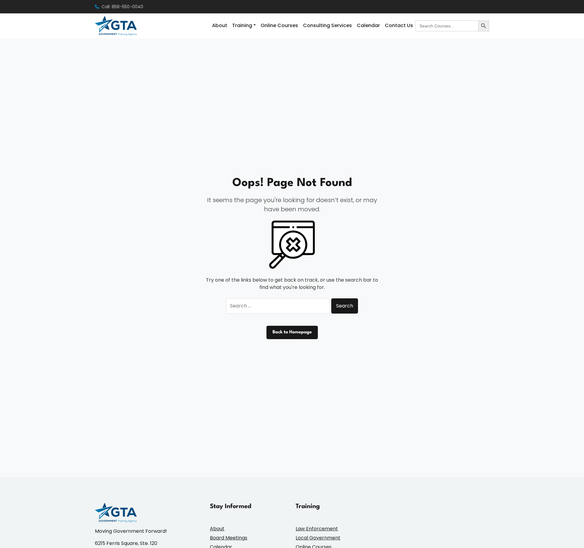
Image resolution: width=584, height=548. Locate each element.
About (219, 25)
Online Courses (279, 25)
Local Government (318, 537)
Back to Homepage (292, 332)
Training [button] (242, 25)
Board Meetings (228, 537)
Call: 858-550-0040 (122, 7)
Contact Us (399, 25)
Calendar (368, 25)
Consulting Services (327, 25)
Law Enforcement (317, 528)
